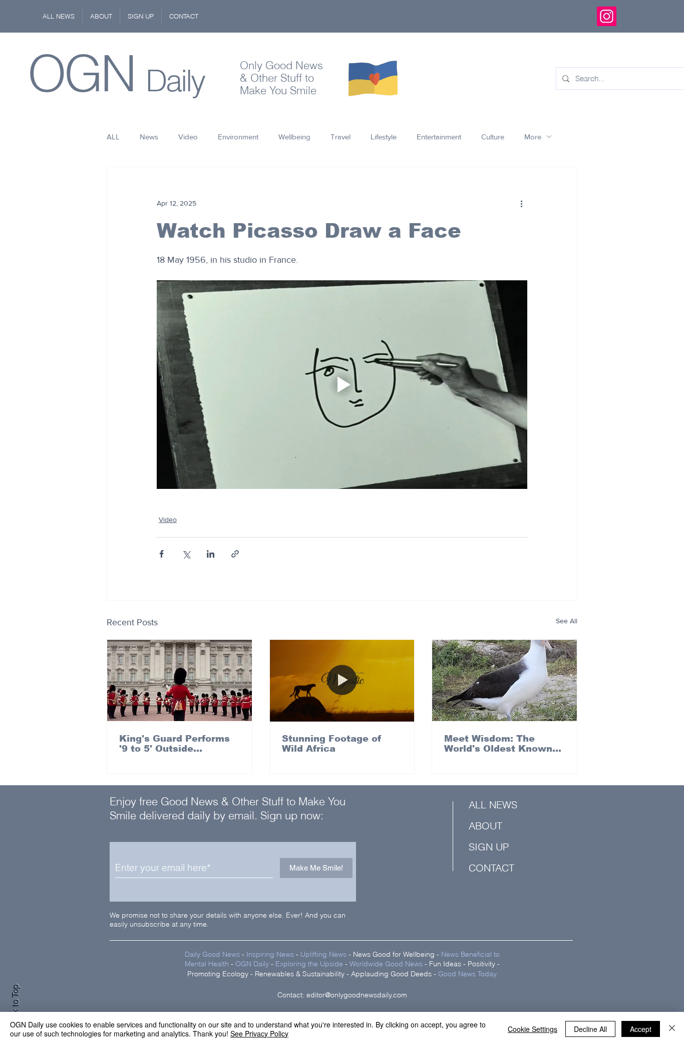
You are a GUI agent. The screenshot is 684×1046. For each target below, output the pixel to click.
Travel (340, 136)
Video (188, 136)
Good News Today (467, 973)
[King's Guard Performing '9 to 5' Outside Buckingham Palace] (179, 680)
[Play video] (342, 384)
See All (566, 621)
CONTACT (491, 867)
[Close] (672, 1029)
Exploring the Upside (310, 963)
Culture (492, 136)
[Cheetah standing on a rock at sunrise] (342, 680)
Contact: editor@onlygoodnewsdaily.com (342, 994)
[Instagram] (606, 16)
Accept (640, 1029)
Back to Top (16, 1006)
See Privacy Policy (259, 1033)
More (532, 136)
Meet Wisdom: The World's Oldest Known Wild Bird (498, 744)
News (149, 136)
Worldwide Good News (386, 963)
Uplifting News (323, 954)
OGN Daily (252, 963)
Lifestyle (384, 136)
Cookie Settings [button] (532, 1029)
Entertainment (439, 136)
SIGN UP (489, 846)
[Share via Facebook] (161, 554)
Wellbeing (294, 136)
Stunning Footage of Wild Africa (332, 744)
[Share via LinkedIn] (210, 554)
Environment (238, 136)
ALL (113, 136)
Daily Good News (212, 954)
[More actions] (521, 203)
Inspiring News (270, 954)
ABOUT (485, 825)
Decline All (590, 1029)
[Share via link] (235, 554)
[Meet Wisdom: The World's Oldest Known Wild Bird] (504, 680)
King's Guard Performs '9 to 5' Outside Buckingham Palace (174, 744)
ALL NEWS (493, 804)
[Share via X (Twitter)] (186, 554)
